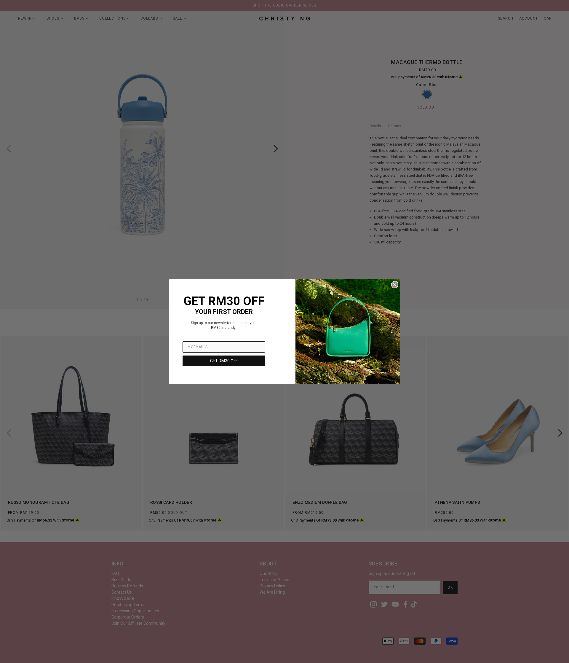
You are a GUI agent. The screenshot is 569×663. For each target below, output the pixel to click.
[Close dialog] (395, 285)
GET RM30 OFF (224, 360)
